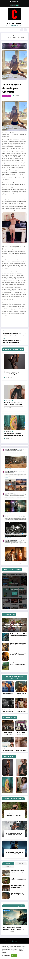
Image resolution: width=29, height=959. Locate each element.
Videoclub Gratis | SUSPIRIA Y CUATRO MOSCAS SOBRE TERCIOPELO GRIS (12, 341)
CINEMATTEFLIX (14, 23)
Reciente (8, 863)
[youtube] (18, 5)
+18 (14, 593)
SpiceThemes (14, 938)
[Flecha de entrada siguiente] (25, 341)
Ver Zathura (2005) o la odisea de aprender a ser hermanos (18, 653)
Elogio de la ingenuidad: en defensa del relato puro (7, 749)
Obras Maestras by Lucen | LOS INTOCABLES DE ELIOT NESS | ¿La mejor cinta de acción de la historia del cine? (14, 334)
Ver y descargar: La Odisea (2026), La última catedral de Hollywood (14, 853)
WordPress (15, 937)
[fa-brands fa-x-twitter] (13, 5)
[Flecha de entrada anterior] (25, 333)
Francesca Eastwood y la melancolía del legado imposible (11, 373)
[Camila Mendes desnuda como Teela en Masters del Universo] (14, 392)
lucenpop (8, 370)
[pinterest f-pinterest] (16, 5)
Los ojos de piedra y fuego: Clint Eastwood (21, 749)
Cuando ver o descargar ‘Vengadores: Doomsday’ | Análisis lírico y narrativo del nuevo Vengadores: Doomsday (18, 894)
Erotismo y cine (6, 95)
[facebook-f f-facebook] (11, 5)
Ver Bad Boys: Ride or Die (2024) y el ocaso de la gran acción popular (14, 625)
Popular (21, 863)
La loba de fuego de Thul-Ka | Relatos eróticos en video (21, 694)
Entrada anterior (6, 330)
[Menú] (3, 29)
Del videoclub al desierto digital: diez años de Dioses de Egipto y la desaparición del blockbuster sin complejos (18, 644)
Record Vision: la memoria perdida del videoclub (7, 733)
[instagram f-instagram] (14, 5)
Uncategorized (7, 910)
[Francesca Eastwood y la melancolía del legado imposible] (14, 361)
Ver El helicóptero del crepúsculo (8, 694)
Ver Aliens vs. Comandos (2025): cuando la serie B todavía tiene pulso (18, 634)
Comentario (8, 866)
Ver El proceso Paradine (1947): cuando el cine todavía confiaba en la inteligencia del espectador (7, 710)
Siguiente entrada (7, 338)
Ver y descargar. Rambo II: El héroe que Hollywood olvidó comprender (14, 834)
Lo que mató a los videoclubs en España (21, 733)
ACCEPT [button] (14, 955)
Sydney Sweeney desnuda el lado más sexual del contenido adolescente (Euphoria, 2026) (13, 434)
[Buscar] (21, 30)
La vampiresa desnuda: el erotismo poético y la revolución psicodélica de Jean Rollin (21, 710)
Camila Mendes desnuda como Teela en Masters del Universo (13, 403)
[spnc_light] (25, 29)
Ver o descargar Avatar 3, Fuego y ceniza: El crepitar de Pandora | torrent (18, 871)
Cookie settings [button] (6, 955)
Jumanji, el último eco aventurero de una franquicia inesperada (18, 663)
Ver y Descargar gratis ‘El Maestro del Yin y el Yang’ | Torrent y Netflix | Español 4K (14, 926)
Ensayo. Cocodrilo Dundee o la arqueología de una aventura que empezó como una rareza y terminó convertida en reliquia (14, 814)
